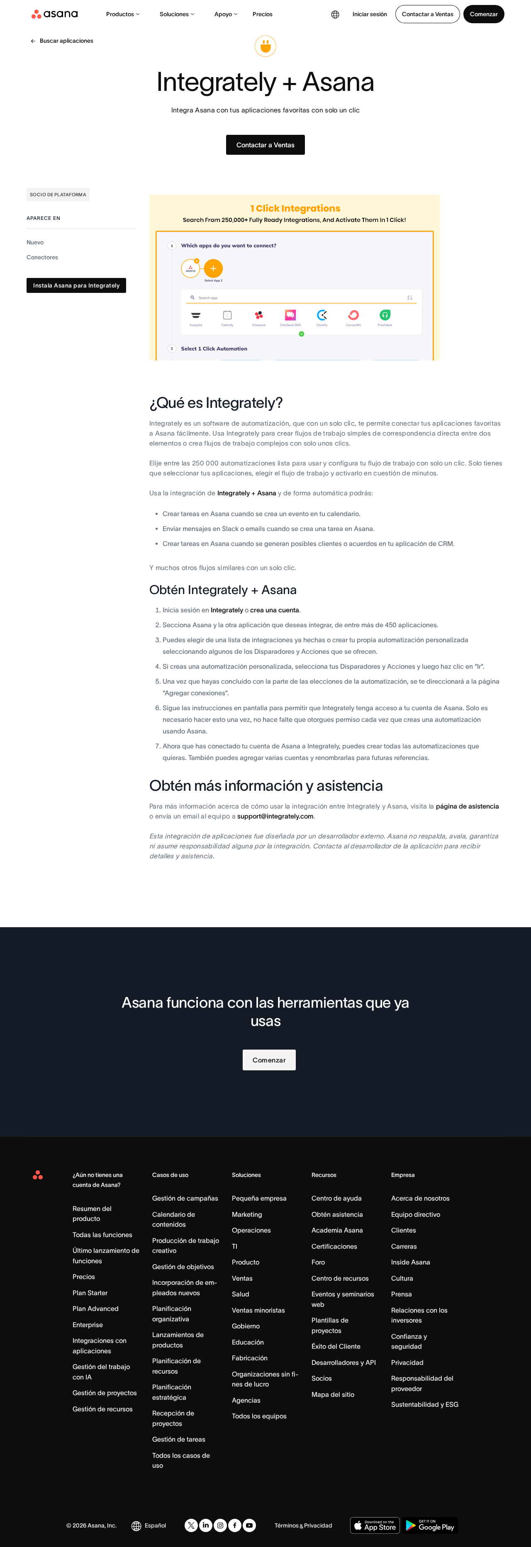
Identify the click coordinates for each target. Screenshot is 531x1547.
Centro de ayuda (337, 1198)
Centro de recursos (340, 1278)
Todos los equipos (259, 1416)
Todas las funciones (102, 1234)
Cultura (402, 1278)
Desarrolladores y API (344, 1362)
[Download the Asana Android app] (430, 1525)
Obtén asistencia (337, 1214)
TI (234, 1246)
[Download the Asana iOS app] (375, 1525)
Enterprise (88, 1324)
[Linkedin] (205, 1525)
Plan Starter (90, 1292)
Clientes (403, 1230)
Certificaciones (334, 1246)
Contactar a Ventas (427, 14)
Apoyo (223, 14)
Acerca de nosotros (420, 1198)
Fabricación (250, 1358)
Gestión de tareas (178, 1439)
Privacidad (407, 1362)
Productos (120, 14)
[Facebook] (234, 1525)
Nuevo (35, 242)
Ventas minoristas (258, 1310)
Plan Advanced (96, 1308)
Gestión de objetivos (183, 1266)
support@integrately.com (275, 816)
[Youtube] (249, 1525)
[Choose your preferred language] (335, 14)
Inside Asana (410, 1262)
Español (155, 1525)
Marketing (247, 1214)
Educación (248, 1342)
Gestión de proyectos (105, 1392)
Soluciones (174, 14)
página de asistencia (467, 806)
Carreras (404, 1246)
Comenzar (484, 14)
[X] (191, 1525)
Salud (240, 1294)
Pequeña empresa (259, 1198)
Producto (245, 1262)
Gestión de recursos (103, 1409)
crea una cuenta (274, 610)
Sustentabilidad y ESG (424, 1404)
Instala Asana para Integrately (76, 286)
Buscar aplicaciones (66, 40)
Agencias (246, 1400)
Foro (318, 1262)
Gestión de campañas (185, 1198)
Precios (263, 14)
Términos (287, 1525)
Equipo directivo (415, 1214)
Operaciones (251, 1230)
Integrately (227, 610)
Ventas (242, 1278)
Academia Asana (337, 1230)
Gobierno (246, 1326)
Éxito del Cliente (336, 1346)
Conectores (42, 257)
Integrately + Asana (246, 493)
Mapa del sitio (333, 1394)
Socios (322, 1378)
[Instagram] (220, 1525)
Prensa (401, 1294)
